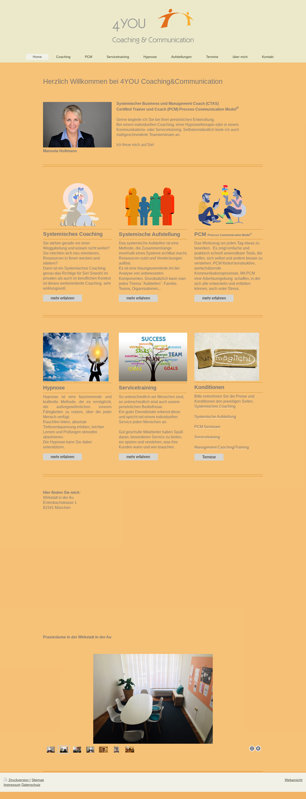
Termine (209, 457)
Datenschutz (31, 785)
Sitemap (38, 780)
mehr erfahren (62, 298)
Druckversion (19, 780)
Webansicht (293, 780)
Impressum (12, 785)
